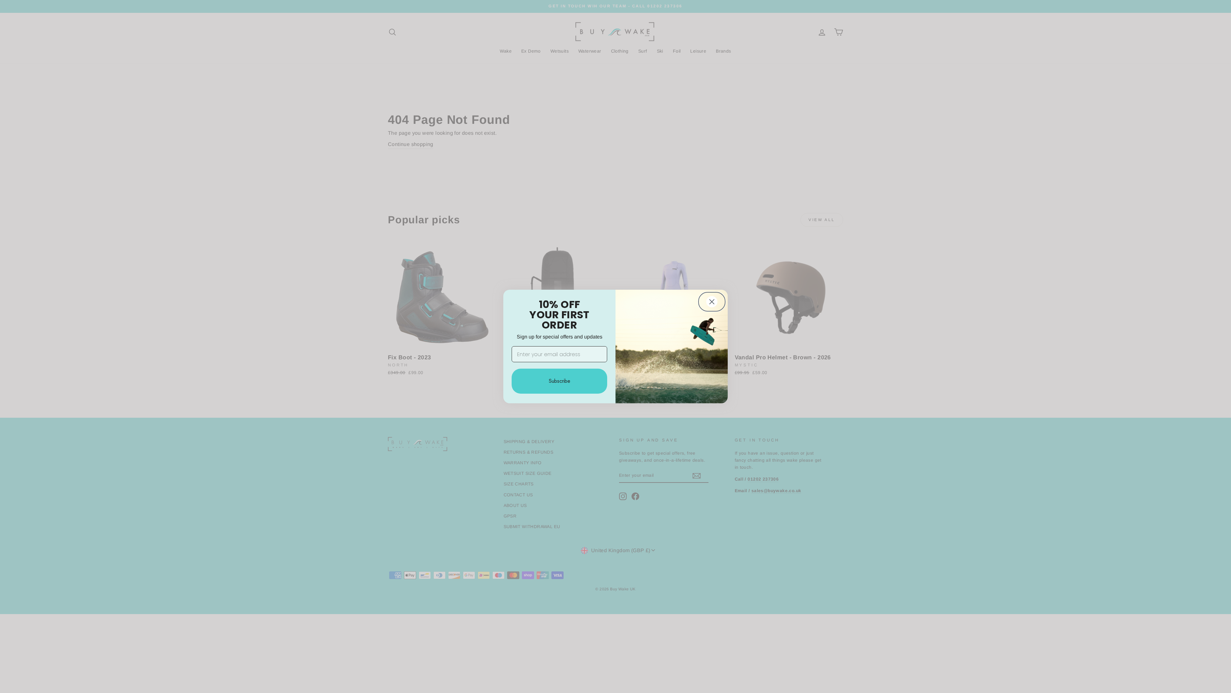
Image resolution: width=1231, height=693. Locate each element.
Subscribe (559, 381)
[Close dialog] (712, 301)
